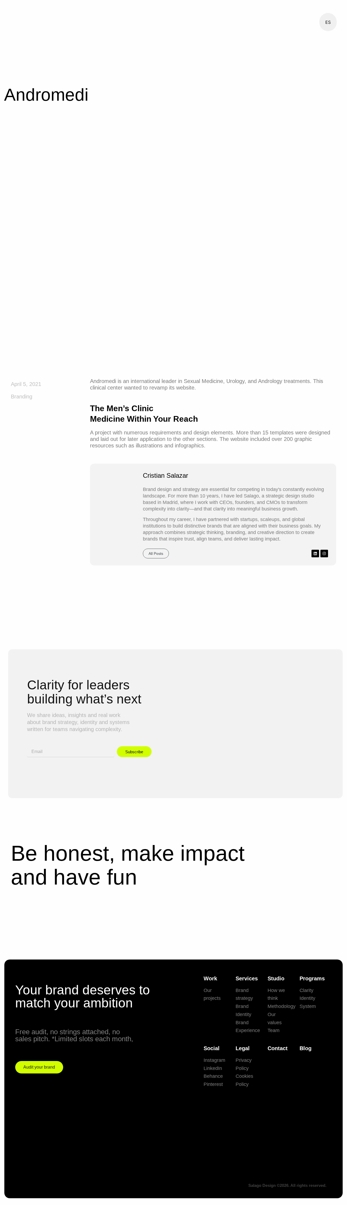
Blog (305, 1048)
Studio (276, 978)
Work (210, 978)
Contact (278, 1048)
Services (247, 978)
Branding (21, 397)
